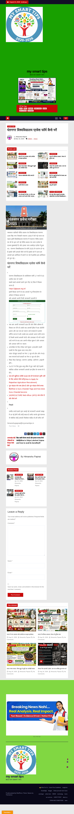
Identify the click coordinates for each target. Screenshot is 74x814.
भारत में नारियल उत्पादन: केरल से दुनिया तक (49, 634)
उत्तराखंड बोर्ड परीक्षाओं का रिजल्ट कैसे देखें (19, 479)
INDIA (25, 108)
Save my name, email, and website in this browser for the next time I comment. (26, 588)
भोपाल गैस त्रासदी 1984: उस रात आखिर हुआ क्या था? (52, 668)
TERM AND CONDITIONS (56, 800)
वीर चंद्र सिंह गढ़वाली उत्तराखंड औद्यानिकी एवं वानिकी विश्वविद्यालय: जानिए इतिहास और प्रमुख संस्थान (57, 196)
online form (11, 126)
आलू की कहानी (52, 185)
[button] (61, 118)
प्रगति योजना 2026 (23, 185)
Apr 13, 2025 (19, 481)
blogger (50, 790)
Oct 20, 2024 (19, 497)
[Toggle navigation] (56, 118)
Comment (11, 523)
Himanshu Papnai (21, 136)
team (66, 800)
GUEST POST (57, 797)
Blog (51, 191)
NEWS (54, 794)
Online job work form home (60, 790)
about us (65, 797)
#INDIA (30, 139)
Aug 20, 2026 (44, 637)
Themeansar (9, 795)
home (66, 794)
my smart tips (37, 71)
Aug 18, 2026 (44, 671)
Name (10, 561)
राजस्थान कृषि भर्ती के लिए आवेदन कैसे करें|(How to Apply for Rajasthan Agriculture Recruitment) (27, 379)
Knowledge (22, 153)
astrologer (30, 110)
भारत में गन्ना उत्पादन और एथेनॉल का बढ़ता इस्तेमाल (20, 634)
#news (35, 139)
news (21, 108)
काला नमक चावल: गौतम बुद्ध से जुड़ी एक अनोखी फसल (21, 668)
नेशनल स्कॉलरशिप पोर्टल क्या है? (26, 175)
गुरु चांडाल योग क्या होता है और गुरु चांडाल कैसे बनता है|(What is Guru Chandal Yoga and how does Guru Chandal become (27, 389)
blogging (31, 108)
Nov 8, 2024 (39, 481)
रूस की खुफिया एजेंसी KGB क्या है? (21, 376)
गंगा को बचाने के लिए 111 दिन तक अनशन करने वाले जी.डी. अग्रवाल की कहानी (26, 196)
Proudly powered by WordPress (14, 793)
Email (10, 572)
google (44, 108)
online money (37, 108)
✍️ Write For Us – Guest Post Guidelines (50, 787)
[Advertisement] (37, 55)
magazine (64, 787)
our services (49, 797)
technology (60, 794)
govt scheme (23, 110)
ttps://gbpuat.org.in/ (18, 289)
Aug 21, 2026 (13, 637)
